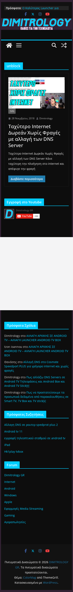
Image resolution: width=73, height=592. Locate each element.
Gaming (9, 515)
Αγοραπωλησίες (15, 522)
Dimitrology (46, 118)
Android (9, 488)
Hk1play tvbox (13, 451)
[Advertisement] (36, 273)
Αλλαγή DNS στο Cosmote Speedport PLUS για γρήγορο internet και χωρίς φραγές (36, 366)
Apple (8, 502)
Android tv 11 (13, 431)
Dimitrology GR (14, 475)
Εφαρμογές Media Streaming (23, 509)
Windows (10, 495)
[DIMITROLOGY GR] (36, 21)
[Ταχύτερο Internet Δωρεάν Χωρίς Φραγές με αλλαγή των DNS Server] (36, 92)
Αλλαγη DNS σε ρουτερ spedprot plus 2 (31, 425)
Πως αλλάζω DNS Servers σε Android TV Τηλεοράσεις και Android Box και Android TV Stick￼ (34, 381)
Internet (9, 482)
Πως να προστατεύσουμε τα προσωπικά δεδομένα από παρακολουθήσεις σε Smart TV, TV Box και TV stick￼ (36, 396)
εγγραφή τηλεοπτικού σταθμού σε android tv (34, 438)
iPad (7, 445)
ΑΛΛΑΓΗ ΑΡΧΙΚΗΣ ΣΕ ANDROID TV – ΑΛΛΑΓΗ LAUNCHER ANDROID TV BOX (36, 351)
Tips (12, 111)
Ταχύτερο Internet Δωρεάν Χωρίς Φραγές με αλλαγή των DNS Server (34, 136)
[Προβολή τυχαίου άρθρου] (64, 45)
